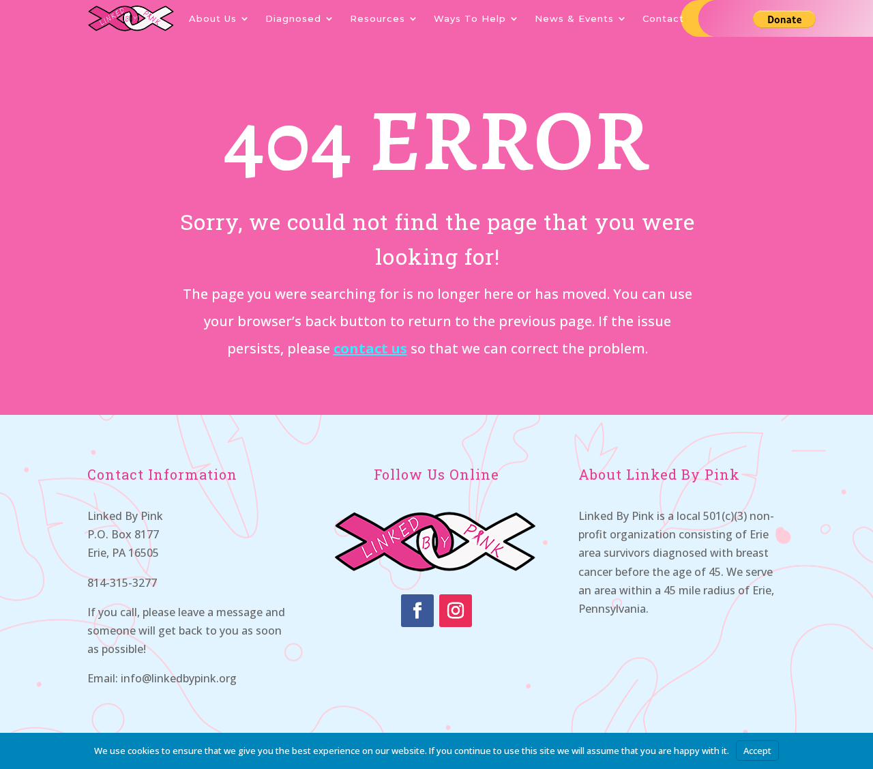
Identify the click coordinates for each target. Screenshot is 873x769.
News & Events (574, 19)
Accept (757, 750)
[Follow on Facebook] (417, 610)
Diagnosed (293, 19)
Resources (377, 19)
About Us (213, 19)
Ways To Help (470, 19)
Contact (663, 19)
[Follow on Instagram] (455, 610)
